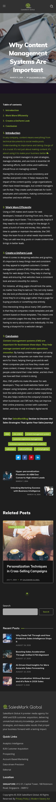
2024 (7, 434)
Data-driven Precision (13, 764)
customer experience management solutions (27, 444)
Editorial (7, 769)
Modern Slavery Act (40, 798)
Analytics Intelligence (13, 743)
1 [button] (27, 593)
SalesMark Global (37, 77)
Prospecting (9, 754)
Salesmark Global (16, 527)
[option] (28, 552)
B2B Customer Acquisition (15, 748)
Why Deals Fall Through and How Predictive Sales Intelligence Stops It (34, 638)
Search (6, 605)
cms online (17, 434)
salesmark (10, 449)
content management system (37, 434)
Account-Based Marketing (15, 759)
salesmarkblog (25, 449)
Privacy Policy (22, 798)
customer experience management (27, 439)
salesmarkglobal (41, 449)
